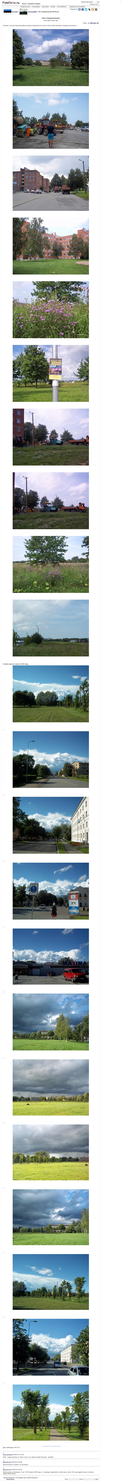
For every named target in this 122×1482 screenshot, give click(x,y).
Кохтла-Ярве (32, 11)
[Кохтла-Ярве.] (51, 57)
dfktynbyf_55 (7, 1462)
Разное (53, 7)
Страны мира (36, 7)
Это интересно (61, 7)
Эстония (15, 11)
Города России (25, 7)
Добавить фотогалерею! (77, 7)
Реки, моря (45, 7)
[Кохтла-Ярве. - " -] (51, 759)
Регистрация (10, 1479)
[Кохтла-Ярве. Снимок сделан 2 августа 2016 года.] (51, 693)
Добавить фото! (94, 4)
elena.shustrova (8, 1454)
